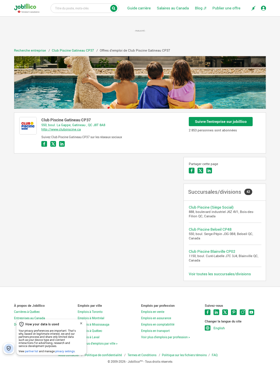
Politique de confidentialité (103, 355)
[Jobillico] (27, 8)
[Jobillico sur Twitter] (225, 312)
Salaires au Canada (173, 7)
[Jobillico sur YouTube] (251, 312)
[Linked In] (209, 170)
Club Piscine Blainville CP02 (212, 251)
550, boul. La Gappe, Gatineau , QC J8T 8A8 (73, 125)
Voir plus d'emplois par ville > (97, 343)
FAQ (215, 355)
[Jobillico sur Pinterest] (234, 312)
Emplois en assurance (156, 318)
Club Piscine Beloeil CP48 (210, 229)
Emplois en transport (155, 331)
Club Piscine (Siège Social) (211, 207)
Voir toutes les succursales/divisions (220, 273)
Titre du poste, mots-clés (85, 7)
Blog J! (200, 7)
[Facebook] (191, 170)
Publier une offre (226, 7)
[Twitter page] (53, 144)
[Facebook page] (44, 144)
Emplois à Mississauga (93, 324)
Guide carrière (139, 7)
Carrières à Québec (27, 312)
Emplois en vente (152, 312)
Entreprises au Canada (29, 318)
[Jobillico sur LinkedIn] (216, 312)
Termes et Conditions (142, 355)
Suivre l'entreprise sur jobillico (221, 121)
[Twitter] (200, 170)
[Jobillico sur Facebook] (207, 312)
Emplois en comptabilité (157, 324)
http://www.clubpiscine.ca (61, 129)
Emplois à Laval (89, 337)
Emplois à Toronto (90, 312)
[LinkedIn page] (62, 144)
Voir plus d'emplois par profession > (165, 337)
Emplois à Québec (90, 331)
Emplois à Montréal (91, 318)
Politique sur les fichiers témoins (184, 355)
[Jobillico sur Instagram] (242, 312)
